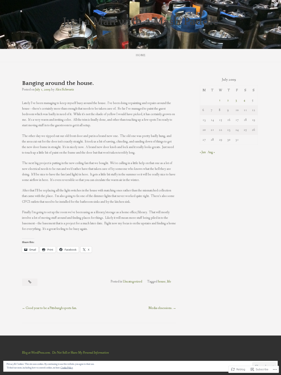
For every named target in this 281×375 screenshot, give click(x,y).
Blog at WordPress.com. (36, 353)
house (162, 281)
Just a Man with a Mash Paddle (140, 21)
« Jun (203, 152)
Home (140, 55)
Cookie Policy (66, 367)
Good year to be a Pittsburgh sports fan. (51, 308)
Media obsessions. (160, 308)
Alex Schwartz (64, 89)
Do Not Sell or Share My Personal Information (80, 353)
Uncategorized (132, 281)
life (169, 281)
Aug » (211, 152)
